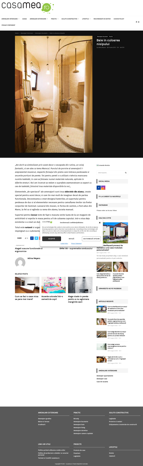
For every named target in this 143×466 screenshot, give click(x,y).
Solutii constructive (69, 19)
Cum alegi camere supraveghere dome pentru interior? (117, 346)
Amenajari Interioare (10, 19)
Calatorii (112, 456)
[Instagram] (139, 22)
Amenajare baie (79, 424)
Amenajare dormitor (81, 430)
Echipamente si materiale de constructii (123, 424)
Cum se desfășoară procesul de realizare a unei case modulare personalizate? (110, 247)
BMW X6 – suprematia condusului (76, 248)
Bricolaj (76, 419)
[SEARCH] (126, 173)
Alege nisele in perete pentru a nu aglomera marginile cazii (78, 299)
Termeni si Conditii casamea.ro (48, 458)
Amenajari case (102, 379)
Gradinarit (41, 424)
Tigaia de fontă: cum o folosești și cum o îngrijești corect (117, 359)
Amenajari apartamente (105, 376)
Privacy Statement (76, 243)
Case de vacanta (102, 382)
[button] (100, 223)
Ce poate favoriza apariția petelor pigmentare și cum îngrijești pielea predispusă (118, 277)
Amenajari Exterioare (38, 19)
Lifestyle (85, 19)
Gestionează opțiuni (91, 239)
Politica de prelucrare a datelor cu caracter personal (53, 454)
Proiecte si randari (115, 422)
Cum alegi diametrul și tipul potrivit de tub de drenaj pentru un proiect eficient (117, 333)
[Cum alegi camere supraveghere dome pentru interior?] (102, 346)
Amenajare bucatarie (102, 36)
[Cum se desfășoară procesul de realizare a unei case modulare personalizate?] (112, 232)
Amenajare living (79, 428)
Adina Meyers (102, 47)
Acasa (24, 19)
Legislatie (77, 456)
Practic (54, 19)
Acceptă (51, 239)
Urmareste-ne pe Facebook (110, 288)
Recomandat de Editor (102, 19)
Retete (111, 453)
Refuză (71, 239)
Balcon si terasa (43, 422)
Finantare (77, 453)
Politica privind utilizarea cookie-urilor (51, 450)
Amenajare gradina (44, 419)
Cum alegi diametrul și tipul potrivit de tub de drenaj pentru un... (103, 275)
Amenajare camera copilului (83, 433)
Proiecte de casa (79, 450)
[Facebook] (137, 22)
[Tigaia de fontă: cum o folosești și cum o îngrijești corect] (102, 359)
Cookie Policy (64, 243)
